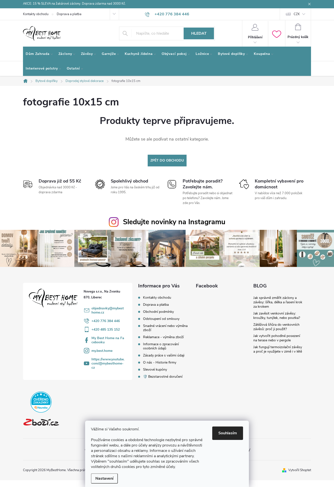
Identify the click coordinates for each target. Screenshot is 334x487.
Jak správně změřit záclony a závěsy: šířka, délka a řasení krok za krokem (277, 302)
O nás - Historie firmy (159, 362)
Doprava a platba (69, 14)
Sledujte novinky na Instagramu (174, 222)
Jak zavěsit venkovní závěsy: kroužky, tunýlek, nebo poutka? (276, 315)
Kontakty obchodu (35, 14)
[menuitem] (39, 54)
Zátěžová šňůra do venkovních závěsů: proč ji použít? (276, 326)
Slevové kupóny (155, 369)
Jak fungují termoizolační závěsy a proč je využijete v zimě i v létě (277, 349)
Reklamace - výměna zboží (163, 337)
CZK (297, 14)
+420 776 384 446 (105, 321)
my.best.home (101, 350)
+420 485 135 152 (105, 329)
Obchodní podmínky (158, 311)
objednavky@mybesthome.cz (107, 310)
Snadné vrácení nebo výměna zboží (165, 328)
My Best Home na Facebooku (107, 340)
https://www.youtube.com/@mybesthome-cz (107, 363)
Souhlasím (227, 433)
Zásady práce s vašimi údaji (163, 355)
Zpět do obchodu (167, 160)
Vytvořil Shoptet (299, 470)
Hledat (199, 33)
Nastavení (104, 478)
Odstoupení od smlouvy (161, 318)
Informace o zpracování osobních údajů (161, 346)
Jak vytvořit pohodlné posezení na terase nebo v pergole (276, 338)
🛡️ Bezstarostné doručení (162, 376)
